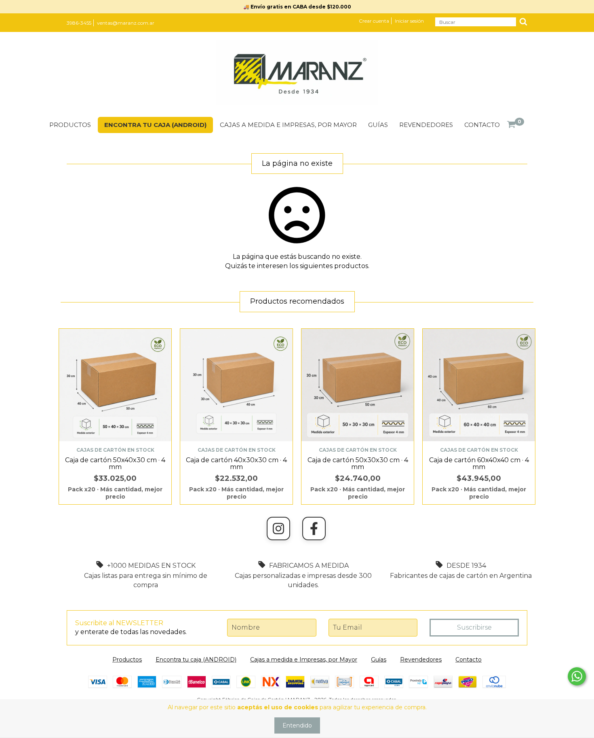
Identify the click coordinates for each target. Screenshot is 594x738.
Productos (70, 125)
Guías (378, 125)
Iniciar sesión (409, 21)
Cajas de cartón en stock (115, 450)
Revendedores (426, 125)
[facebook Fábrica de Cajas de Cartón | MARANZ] (314, 528)
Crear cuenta (374, 21)
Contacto (482, 125)
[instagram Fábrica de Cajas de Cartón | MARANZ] (278, 528)
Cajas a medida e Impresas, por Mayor (288, 125)
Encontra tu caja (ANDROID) (155, 125)
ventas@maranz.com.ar (125, 23)
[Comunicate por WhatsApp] (577, 676)
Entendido (297, 725)
